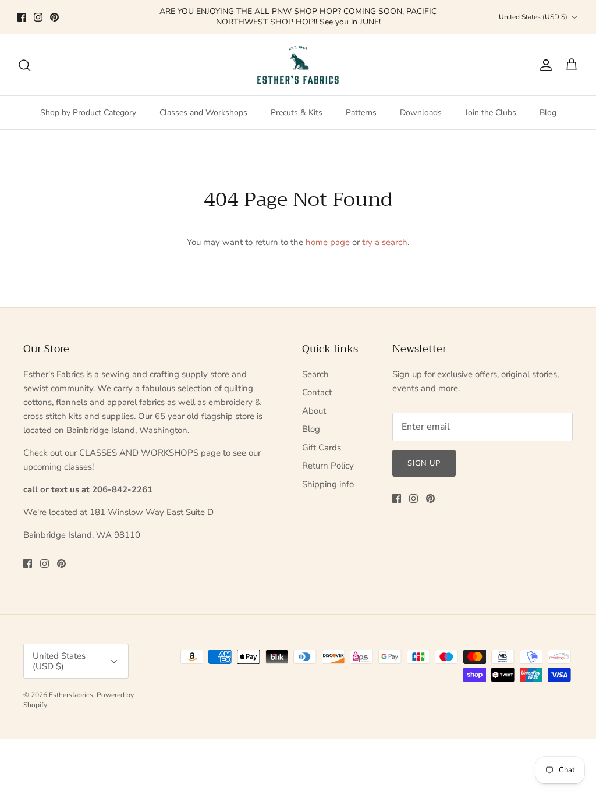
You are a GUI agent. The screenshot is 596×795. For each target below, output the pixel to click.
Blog (548, 112)
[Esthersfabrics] (298, 65)
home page (328, 242)
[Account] (543, 65)
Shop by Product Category (88, 112)
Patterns (361, 112)
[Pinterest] (54, 17)
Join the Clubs (490, 112)
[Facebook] (21, 17)
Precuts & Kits (296, 112)
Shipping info (328, 484)
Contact (317, 392)
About (314, 411)
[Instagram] (38, 17)
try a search (384, 242)
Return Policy (328, 465)
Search (315, 374)
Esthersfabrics (71, 695)
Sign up (424, 463)
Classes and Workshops (203, 112)
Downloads (421, 112)
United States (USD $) (533, 17)
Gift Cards (321, 447)
